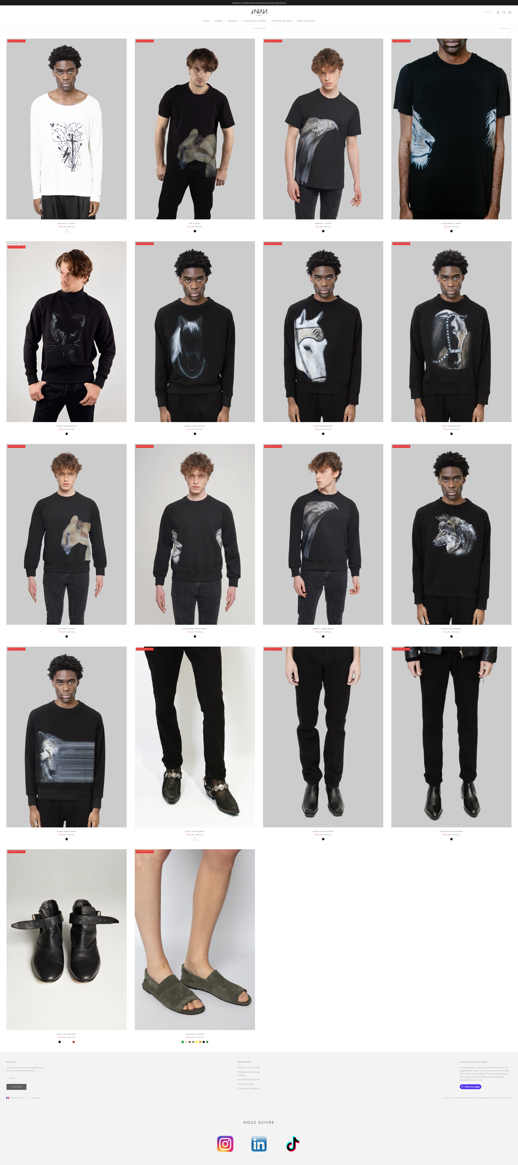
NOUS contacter (306, 21)
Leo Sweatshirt (66, 629)
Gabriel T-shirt (323, 223)
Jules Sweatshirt (451, 426)
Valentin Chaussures (451, 831)
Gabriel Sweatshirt (323, 629)
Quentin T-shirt (66, 223)
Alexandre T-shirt (451, 223)
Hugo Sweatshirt (323, 426)
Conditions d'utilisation (248, 1088)
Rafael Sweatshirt (195, 426)
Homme (219, 21)
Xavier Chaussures (323, 831)
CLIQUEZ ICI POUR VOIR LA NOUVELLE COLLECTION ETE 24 (259, 3)
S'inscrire (16, 1087)
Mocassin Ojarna (194, 1034)
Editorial (233, 21)
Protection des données (249, 1067)
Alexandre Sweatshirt (194, 629)
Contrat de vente (245, 1084)
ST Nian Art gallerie (254, 21)
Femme (206, 21)
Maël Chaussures (66, 1034)
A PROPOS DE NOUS (282, 21)
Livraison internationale (248, 1079)
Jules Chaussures (195, 831)
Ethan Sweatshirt (451, 629)
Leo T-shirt (195, 223)
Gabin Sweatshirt (66, 831)
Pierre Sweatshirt (67, 426)
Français (36, 1098)
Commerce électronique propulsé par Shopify (488, 1098)
